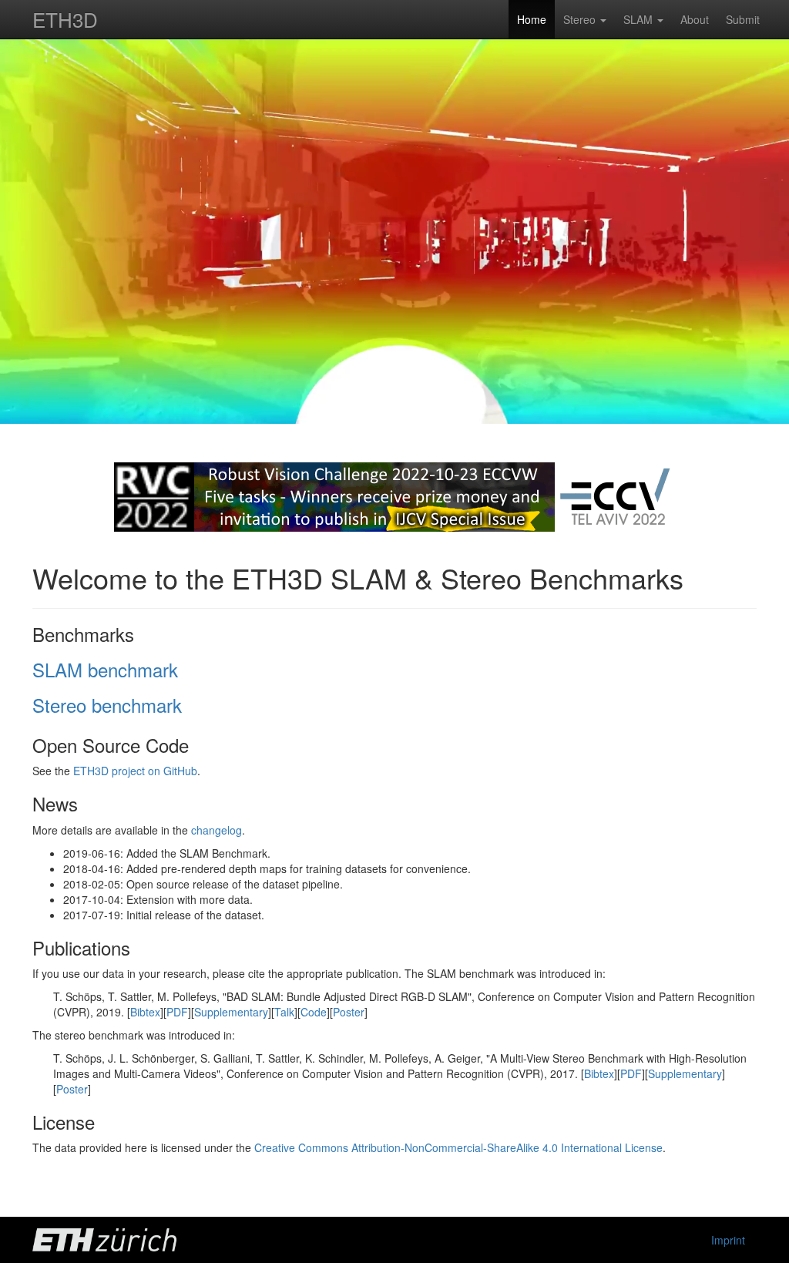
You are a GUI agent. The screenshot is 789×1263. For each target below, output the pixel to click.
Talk (284, 1011)
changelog (216, 830)
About (694, 19)
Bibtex (145, 1011)
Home (531, 19)
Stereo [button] (581, 19)
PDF (177, 1011)
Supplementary (231, 1011)
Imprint (728, 1240)
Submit (743, 19)
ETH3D (65, 19)
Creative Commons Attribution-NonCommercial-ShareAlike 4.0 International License (458, 1147)
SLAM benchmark (105, 669)
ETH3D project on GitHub (135, 770)
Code (313, 1011)
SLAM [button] (639, 19)
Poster (348, 1011)
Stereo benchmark (107, 704)
